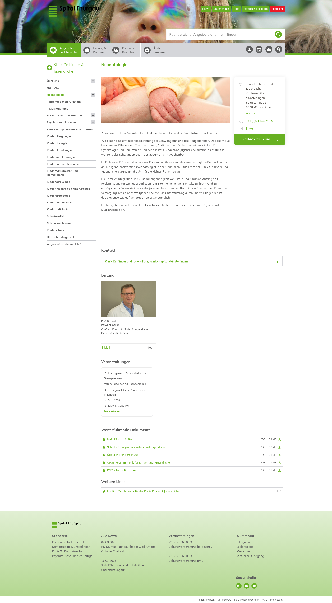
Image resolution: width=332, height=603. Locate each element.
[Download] (278, 439)
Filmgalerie (244, 542)
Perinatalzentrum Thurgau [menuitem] (64, 115)
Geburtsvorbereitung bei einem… (190, 546)
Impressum (276, 599)
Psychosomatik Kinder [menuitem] (61, 122)
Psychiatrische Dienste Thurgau (73, 556)
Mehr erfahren (112, 411)
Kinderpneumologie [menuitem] (59, 202)
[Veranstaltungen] (259, 49)
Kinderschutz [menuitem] (55, 230)
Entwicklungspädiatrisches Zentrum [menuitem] (70, 129)
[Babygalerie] (279, 49)
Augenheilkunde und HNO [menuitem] (64, 244)
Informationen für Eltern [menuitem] (65, 101)
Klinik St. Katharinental (67, 551)
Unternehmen (221, 8)
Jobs (236, 8)
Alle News (109, 536)
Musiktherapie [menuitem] (58, 108)
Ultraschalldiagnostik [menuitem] (61, 237)
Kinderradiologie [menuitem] (57, 209)
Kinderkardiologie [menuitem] (58, 181)
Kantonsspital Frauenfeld (69, 542)
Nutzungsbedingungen (246, 599)
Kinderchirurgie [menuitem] (57, 143)
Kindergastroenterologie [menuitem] (63, 164)
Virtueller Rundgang (250, 556)
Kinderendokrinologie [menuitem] (61, 157)
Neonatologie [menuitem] (55, 94)
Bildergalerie (245, 546)
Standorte (60, 536)
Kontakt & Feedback (255, 8)
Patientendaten (206, 599)
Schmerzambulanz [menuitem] (59, 223)
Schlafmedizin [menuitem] (56, 216)
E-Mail (250, 128)
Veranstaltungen (181, 536)
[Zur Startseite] (82, 11)
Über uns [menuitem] (53, 81)
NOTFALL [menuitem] (53, 87)
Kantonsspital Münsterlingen (71, 546)
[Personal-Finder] (249, 49)
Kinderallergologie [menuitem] (59, 136)
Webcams (243, 551)
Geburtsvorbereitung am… (186, 560)
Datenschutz (224, 599)
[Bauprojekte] (269, 49)
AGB (264, 599)
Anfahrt (251, 113)
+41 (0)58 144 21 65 (259, 121)
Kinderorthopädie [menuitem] (58, 195)
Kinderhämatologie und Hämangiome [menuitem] (62, 172)
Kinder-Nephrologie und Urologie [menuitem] (68, 188)
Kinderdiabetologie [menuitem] (59, 150)
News (205, 8)
